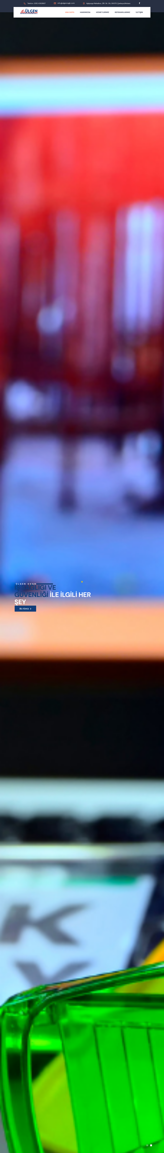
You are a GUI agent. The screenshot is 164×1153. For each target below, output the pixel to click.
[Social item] (139, 3)
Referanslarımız (122, 12)
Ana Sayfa (69, 12)
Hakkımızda (85, 12)
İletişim (139, 12)
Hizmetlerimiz (102, 12)
